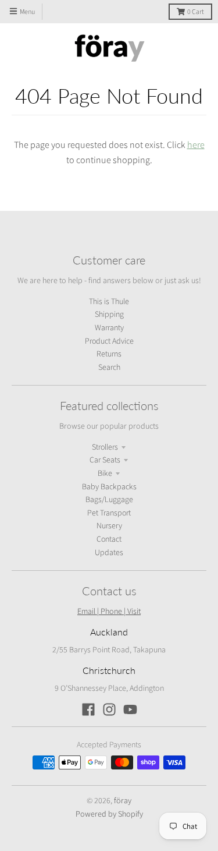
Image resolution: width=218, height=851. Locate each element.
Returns (109, 354)
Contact (109, 539)
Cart (195, 12)
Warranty (109, 328)
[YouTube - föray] (130, 709)
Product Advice (109, 341)
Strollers (105, 447)
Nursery (109, 526)
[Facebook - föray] (88, 709)
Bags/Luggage (109, 500)
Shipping (109, 314)
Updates (109, 553)
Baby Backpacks (109, 487)
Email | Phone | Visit (109, 611)
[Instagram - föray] (109, 709)
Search (109, 367)
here (196, 145)
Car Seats (105, 460)
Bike (105, 473)
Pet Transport (109, 513)
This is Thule (109, 302)
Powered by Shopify (109, 813)
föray (122, 800)
